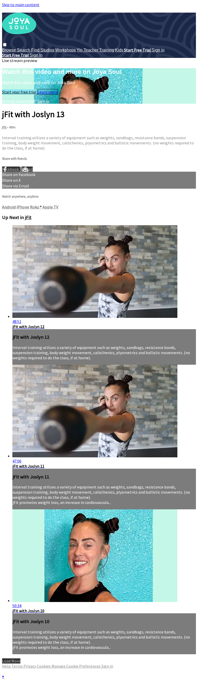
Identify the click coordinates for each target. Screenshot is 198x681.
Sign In (36, 55)
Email (27, 169)
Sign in (158, 50)
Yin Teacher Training (95, 50)
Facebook (11, 169)
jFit (4, 127)
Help (6, 666)
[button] (4, 44)
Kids (119, 50)
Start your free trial (19, 91)
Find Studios (42, 50)
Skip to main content (20, 4)
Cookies (44, 666)
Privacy (30, 666)
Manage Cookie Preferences (76, 666)
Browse (9, 50)
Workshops (65, 50)
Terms (17, 666)
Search (24, 50)
